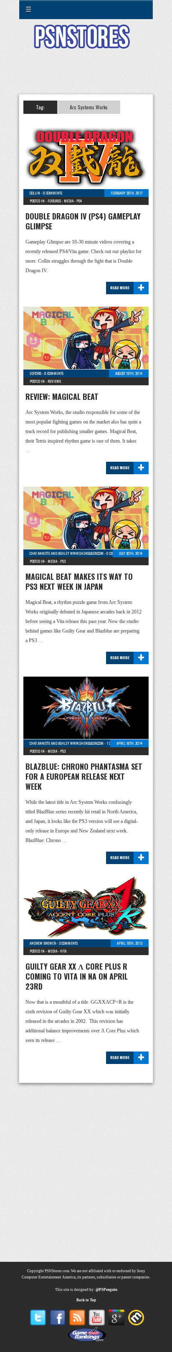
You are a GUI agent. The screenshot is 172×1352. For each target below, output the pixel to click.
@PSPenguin (106, 1290)
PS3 (63, 561)
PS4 (79, 201)
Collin (35, 193)
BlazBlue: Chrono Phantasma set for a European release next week (83, 776)
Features (54, 201)
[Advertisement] (86, 76)
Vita (63, 951)
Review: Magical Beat (62, 396)
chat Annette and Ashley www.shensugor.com (67, 553)
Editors (35, 373)
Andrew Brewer (43, 943)
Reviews (54, 381)
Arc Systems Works (89, 107)
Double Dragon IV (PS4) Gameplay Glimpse (83, 221)
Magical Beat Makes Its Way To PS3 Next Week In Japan (79, 581)
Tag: (40, 107)
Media (68, 201)
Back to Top (86, 1300)
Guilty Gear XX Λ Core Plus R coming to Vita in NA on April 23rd (76, 976)
